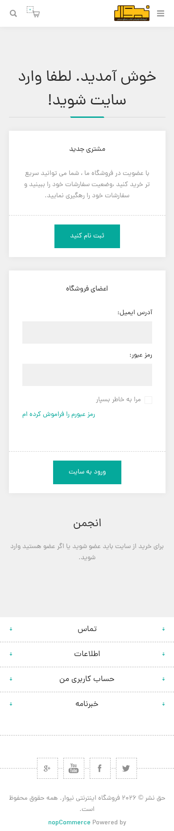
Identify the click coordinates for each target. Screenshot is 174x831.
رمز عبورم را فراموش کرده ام (58, 415)
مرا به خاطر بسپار (118, 400)
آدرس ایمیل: (134, 313)
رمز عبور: (140, 355)
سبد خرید (30, 9)
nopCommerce (69, 823)
